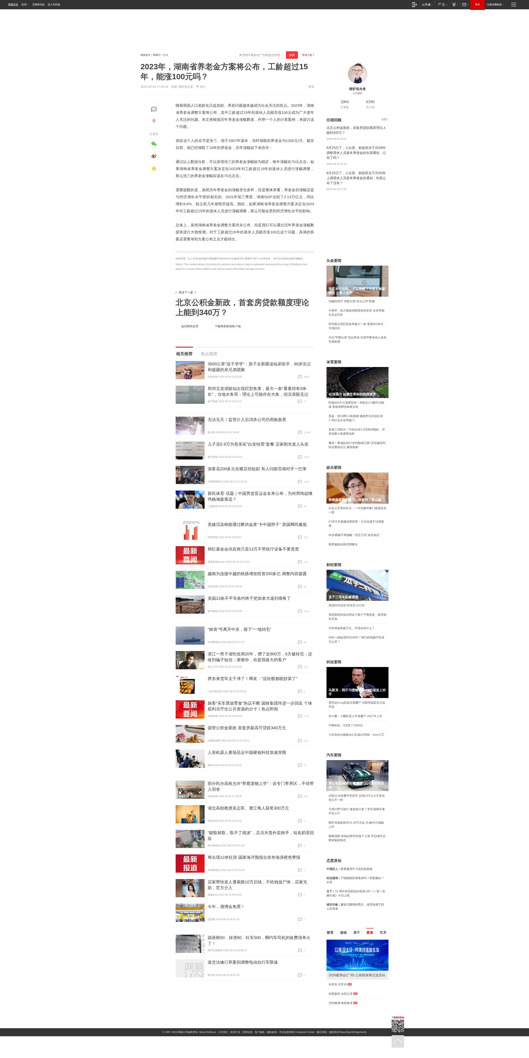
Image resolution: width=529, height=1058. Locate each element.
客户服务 (260, 1032)
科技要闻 (333, 662)
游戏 (343, 932)
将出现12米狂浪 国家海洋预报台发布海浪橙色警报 (254, 857)
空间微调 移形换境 (341, 1003)
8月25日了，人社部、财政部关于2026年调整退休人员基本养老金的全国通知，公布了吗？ (356, 153)
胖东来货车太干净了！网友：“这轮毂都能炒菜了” (252, 678)
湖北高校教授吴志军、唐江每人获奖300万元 (248, 808)
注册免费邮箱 (494, 4)
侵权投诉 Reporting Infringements (348, 1032)
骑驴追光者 (186, 86)
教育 (330, 932)
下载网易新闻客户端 (228, 326)
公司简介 (223, 1032)
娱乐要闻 (333, 467)
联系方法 (235, 1032)
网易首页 (13, 4)
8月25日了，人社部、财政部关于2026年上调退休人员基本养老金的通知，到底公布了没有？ (356, 178)
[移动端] (414, 4)
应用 (23, 4)
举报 (311, 86)
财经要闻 (333, 565)
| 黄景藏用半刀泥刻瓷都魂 (349, 869)
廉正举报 (322, 1032)
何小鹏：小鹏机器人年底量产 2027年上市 (355, 716)
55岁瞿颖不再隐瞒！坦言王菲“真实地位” (354, 535)
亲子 (356, 932)
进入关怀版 (54, 4)
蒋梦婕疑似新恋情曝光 (343, 544)
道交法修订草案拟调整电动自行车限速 (243, 962)
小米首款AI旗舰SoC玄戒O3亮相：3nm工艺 (356, 734)
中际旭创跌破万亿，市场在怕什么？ (352, 628)
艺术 (383, 932)
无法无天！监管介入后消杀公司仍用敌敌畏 (247, 419)
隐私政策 (272, 1032)
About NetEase (207, 1032)
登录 (477, 4)
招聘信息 (248, 1032)
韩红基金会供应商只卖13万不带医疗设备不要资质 (253, 549)
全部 (383, 119)
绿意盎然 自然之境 (341, 993)
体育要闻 (333, 362)
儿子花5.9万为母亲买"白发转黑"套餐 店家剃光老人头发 (258, 444)
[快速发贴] (154, 109)
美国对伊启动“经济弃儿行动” (347, 605)
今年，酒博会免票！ (226, 906)
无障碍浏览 (38, 4)
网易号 (157, 55)
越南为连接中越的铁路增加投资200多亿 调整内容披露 (257, 573)
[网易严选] (442, 4)
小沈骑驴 (357, 93)
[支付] (454, 4)
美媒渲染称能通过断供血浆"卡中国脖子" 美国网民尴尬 (257, 524)
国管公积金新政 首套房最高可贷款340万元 (247, 728)
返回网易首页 (190, 326)
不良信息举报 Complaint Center (297, 1032)
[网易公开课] (427, 4)
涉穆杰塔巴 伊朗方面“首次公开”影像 (352, 301)
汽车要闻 (333, 755)
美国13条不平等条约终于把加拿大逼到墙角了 (249, 598)
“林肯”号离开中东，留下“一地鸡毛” (239, 629)
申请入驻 (307, 55)
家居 (370, 932)
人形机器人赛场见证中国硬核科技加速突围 (247, 752)
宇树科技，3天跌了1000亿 (346, 725)
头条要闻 (333, 261)
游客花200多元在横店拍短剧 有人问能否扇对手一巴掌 (257, 469)
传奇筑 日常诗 (338, 984)
